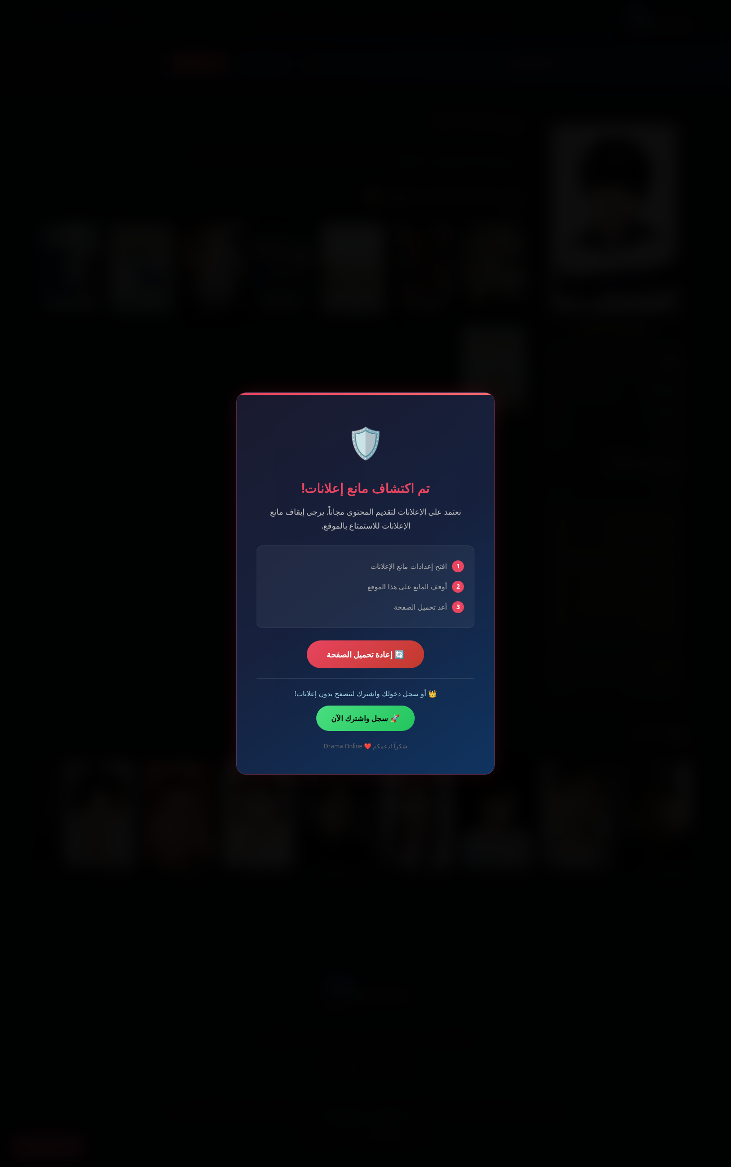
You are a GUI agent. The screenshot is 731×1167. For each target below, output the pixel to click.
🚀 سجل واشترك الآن (365, 718)
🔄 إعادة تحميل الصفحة (365, 654)
